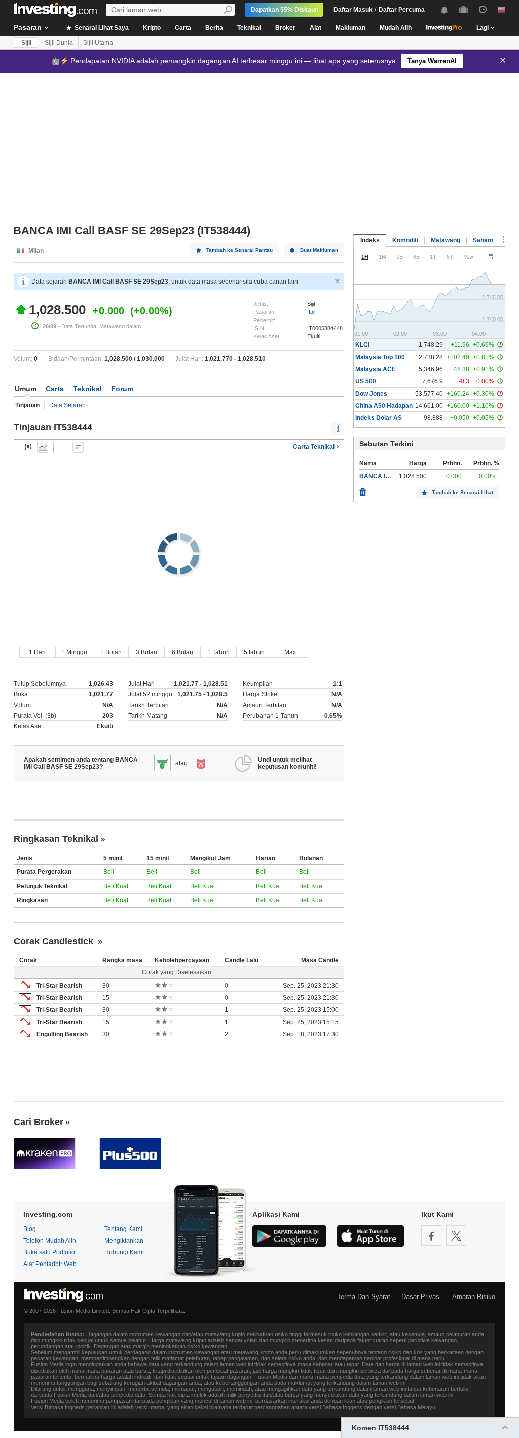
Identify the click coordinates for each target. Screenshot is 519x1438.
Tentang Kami (123, 1229)
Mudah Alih (396, 27)
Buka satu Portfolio (49, 1252)
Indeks (370, 240)
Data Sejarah (67, 405)
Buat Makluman (319, 250)
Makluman (350, 27)
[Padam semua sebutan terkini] (362, 489)
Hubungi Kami (124, 1252)
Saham (483, 240)
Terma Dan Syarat (363, 1297)
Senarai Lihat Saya (101, 27)
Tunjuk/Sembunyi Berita (78, 447)
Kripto (152, 27)
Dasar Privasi (421, 1297)
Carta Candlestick (28, 447)
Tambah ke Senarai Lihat (462, 492)
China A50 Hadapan (384, 405)
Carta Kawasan (42, 447)
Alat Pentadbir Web (50, 1264)
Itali (311, 312)
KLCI (362, 344)
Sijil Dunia (59, 42)
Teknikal (249, 27)
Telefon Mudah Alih (49, 1240)
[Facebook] (431, 1235)
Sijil (26, 42)
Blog (29, 1229)
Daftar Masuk (353, 9)
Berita (214, 27)
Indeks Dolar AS (378, 418)
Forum (122, 388)
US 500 (365, 381)
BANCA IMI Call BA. (388, 476)
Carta (183, 27)
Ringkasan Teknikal (56, 839)
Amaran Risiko (473, 1297)
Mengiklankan (123, 1240)
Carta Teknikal (314, 446)
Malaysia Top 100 (380, 357)
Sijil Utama (98, 42)
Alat (315, 27)
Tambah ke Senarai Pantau (239, 250)
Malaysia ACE (375, 369)
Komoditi (405, 240)
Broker (285, 27)
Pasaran (28, 27)
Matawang (445, 240)
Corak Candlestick (55, 941)
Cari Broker (38, 1122)
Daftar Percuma (402, 9)
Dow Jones (371, 393)
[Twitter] (456, 1235)
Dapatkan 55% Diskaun (284, 9)
